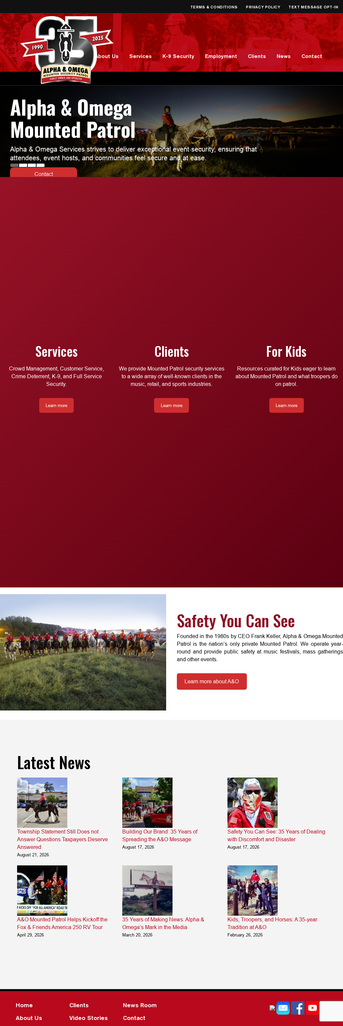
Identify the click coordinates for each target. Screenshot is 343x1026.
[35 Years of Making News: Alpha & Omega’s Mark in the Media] (147, 890)
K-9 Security (178, 56)
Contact (311, 56)
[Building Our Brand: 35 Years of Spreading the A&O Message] (147, 803)
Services (140, 56)
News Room (140, 1005)
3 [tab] (32, 165)
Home (24, 1005)
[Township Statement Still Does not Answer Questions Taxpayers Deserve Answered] (42, 803)
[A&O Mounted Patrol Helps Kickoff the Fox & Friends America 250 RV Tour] (42, 890)
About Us (107, 56)
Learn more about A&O (212, 681)
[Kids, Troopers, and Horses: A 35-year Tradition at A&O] (252, 890)
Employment (221, 56)
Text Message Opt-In (313, 6)
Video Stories (88, 1017)
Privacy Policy (263, 6)
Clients (257, 56)
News (284, 56)
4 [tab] (41, 165)
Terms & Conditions (214, 6)
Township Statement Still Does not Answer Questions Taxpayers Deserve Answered (62, 839)
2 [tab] (23, 165)
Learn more (43, 152)
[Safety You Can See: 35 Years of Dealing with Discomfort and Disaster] (252, 803)
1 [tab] (14, 165)
